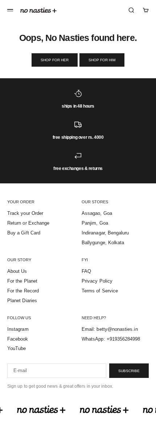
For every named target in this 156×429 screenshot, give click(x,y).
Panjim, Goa (95, 223)
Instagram (18, 329)
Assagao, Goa (97, 213)
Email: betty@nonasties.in (110, 329)
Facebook (17, 339)
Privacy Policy (97, 281)
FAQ (86, 271)
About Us (17, 271)
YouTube (16, 348)
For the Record (23, 290)
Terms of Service (100, 290)
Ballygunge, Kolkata (103, 242)
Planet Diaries (22, 300)
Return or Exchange (28, 223)
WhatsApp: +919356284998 (111, 339)
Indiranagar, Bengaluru (105, 233)
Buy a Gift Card (23, 233)
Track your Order (25, 213)
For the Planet (22, 281)
